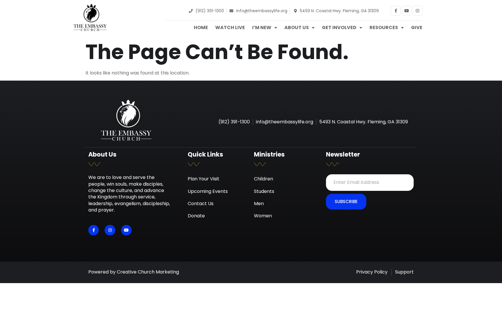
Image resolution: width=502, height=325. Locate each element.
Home (201, 28)
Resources (384, 28)
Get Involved (339, 28)
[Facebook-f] (396, 11)
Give (416, 28)
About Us (296, 28)
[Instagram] (417, 11)
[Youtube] (407, 11)
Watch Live (230, 28)
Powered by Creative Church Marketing (133, 272)
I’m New (261, 28)
